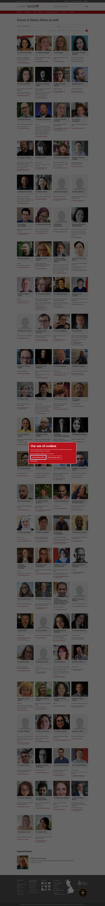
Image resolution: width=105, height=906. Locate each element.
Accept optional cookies (38, 457)
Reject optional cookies (54, 457)
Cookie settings (34, 460)
